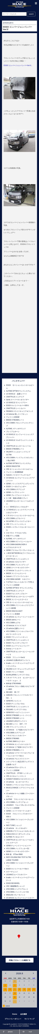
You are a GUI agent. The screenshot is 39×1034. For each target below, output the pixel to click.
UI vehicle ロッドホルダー (16, 828)
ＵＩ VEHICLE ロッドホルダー (17, 507)
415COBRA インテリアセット (17, 889)
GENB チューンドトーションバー (18, 845)
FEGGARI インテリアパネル (16, 709)
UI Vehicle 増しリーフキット (17, 414)
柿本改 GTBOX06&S (13, 683)
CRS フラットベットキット (16, 524)
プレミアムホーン (12, 431)
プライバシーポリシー (13, 1019)
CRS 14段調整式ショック (15, 886)
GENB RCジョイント (14, 701)
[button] (36, 3)
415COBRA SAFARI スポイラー (18, 579)
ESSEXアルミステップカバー (16, 593)
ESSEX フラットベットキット (17, 637)
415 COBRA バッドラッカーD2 (17, 848)
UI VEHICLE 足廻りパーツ (16, 394)
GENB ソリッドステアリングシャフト (20, 483)
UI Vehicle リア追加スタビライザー (20, 730)
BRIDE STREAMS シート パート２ (19, 715)
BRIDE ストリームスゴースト (17, 599)
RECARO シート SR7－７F (16, 724)
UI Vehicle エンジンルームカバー (18, 744)
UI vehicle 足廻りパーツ (15, 628)
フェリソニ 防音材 (13, 614)
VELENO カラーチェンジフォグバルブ (20, 669)
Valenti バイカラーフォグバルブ (18, 475)
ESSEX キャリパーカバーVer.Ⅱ (17, 869)
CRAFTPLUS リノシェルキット (17, 559)
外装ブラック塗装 (12, 536)
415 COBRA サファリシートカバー (19, 541)
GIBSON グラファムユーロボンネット (20, 831)
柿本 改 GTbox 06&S (14, 854)
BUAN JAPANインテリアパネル (18, 675)
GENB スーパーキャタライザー (17, 567)
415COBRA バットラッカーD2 (17, 892)
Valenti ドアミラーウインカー (17, 576)
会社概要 (23, 1014)
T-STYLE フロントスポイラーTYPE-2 (20, 582)
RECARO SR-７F (12, 692)
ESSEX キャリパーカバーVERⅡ (17, 405)
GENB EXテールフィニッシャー (18, 712)
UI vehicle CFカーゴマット (16, 767)
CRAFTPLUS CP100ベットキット (19, 773)
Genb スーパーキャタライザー (17, 399)
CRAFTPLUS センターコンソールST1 (20, 596)
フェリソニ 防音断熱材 (14, 472)
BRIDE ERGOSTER (13, 466)
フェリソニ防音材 (12, 417)
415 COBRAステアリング (15, 489)
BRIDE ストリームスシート (16, 573)
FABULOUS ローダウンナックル (18, 834)
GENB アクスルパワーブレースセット (20, 550)
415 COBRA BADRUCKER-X (16, 544)
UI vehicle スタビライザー (16, 562)
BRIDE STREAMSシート (15, 420)
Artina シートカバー (13, 649)
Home (14, 1014)
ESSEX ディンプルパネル (15, 704)
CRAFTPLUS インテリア (15, 397)
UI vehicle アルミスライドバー (17, 759)
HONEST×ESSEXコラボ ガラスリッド (20, 779)
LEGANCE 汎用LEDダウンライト (18, 660)
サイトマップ (29, 1019)
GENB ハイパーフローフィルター (18, 811)
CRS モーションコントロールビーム (19, 469)
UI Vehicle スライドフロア (16, 625)
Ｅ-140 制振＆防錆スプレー (17, 498)
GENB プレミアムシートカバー (17, 495)
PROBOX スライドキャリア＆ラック (19, 411)
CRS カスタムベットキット (16, 776)
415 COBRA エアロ (13, 622)
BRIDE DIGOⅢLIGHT (14, 611)
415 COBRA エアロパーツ (15, 518)
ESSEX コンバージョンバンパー (18, 646)
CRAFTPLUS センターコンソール (18, 446)
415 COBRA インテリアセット (17, 802)
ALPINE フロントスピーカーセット (20, 799)
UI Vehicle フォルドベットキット (18, 570)
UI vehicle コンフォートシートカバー (20, 617)
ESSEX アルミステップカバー (17, 643)
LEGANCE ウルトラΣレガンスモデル (20, 805)
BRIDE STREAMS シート (16, 718)
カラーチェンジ (12, 871)
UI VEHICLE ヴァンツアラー (16, 402)
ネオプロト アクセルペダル (16, 533)
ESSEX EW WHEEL (13, 883)
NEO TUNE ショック (14, 825)
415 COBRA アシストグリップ (17, 565)
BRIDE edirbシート (13, 620)
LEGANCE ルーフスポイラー (16, 874)
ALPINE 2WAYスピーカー (15, 741)
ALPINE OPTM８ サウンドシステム (19, 588)
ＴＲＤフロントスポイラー (16, 735)
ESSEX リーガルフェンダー (16, 486)
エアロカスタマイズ (13, 547)
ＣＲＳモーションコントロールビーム (20, 515)
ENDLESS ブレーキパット (15, 895)
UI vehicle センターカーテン (17, 782)
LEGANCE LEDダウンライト (16, 721)
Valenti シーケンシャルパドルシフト (20, 785)
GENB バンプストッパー (15, 492)
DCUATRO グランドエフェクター (18, 521)
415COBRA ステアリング (15, 732)
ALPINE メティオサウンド (16, 428)
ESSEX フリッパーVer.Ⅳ (15, 657)
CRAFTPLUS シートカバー (16, 408)
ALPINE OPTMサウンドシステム (18, 391)
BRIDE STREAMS (12, 738)
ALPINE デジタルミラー (15, 837)
